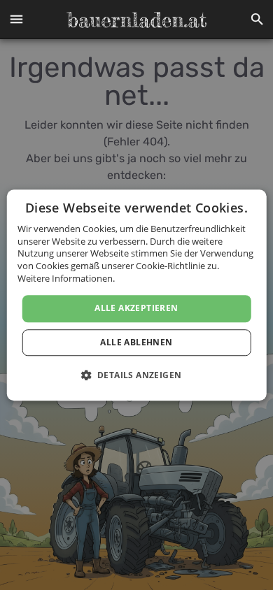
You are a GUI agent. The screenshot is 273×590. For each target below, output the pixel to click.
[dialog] (137, 295)
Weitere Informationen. (66, 278)
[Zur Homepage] (136, 20)
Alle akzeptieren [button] (136, 308)
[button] (16, 19)
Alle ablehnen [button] (136, 342)
